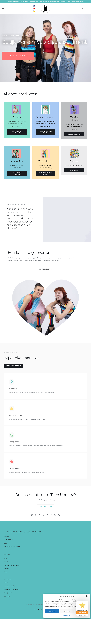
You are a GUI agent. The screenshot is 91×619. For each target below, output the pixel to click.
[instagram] (31, 514)
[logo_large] (45, 5)
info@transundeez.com (12, 546)
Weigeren (66, 611)
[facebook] (35, 514)
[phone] (59, 514)
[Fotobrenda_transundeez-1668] (45, 280)
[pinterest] (39, 514)
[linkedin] (51, 514)
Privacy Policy (66, 615)
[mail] (55, 514)
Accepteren (52, 611)
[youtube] (47, 514)
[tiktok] (43, 514)
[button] (87, 596)
